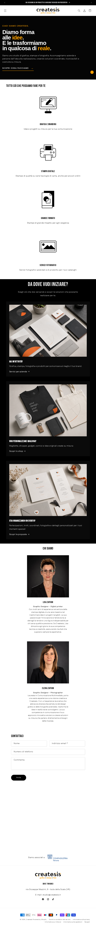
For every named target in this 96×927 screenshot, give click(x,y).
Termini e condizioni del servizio (59, 920)
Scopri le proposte (18, 534)
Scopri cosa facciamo (18, 68)
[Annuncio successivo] (91, 2)
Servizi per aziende (18, 371)
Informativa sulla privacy (81, 920)
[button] (5, 10)
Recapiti (87, 922)
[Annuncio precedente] (4, 2)
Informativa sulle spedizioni (72, 922)
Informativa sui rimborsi (53, 922)
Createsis (29, 920)
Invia (18, 777)
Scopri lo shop (16, 451)
